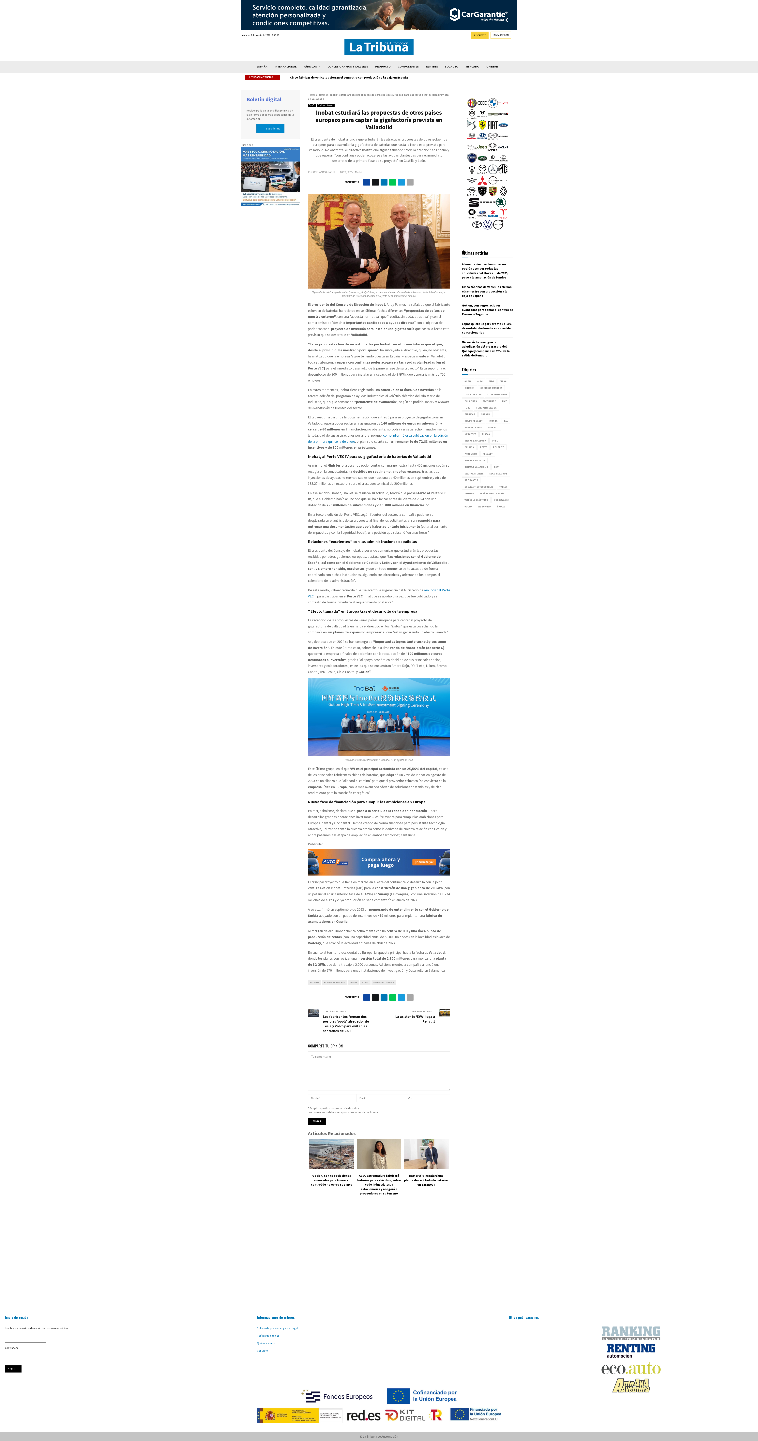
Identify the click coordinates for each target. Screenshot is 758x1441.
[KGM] (492, 151)
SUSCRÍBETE (480, 35)
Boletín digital (264, 99)
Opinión (492, 66)
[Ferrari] (482, 129)
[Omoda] (503, 184)
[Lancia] (472, 162)
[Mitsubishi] (482, 184)
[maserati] (472, 173)
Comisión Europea (491, 387)
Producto (383, 66)
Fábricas (310, 66)
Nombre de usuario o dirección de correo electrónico (36, 1328)
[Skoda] (501, 206)
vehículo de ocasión (492, 493)
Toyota (469, 493)
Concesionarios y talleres (347, 66)
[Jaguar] (472, 151)
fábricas (469, 414)
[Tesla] (503, 217)
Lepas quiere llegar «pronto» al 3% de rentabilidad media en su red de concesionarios (487, 328)
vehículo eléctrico (383, 982)
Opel (495, 440)
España (262, 66)
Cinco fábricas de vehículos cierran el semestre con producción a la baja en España (487, 291)
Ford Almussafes (486, 407)
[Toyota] (477, 228)
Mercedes (470, 434)
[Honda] (472, 140)
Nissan (486, 434)
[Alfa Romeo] (472, 107)
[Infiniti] (493, 140)
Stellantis (471, 480)
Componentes (408, 66)
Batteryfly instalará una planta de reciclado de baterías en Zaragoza (426, 1180)
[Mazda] (482, 173)
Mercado (472, 66)
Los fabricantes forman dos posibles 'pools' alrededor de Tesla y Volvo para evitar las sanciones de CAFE (346, 1023)
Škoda (501, 506)
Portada (312, 95)
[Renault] (503, 195)
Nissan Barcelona (475, 440)
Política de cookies (268, 1335)
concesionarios (497, 394)
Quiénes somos (266, 1343)
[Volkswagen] (488, 228)
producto (470, 453)
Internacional (286, 66)
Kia (506, 420)
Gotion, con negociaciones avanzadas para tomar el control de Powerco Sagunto (351, 77)
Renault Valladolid (476, 466)
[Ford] (503, 129)
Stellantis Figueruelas (478, 486)
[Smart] (472, 217)
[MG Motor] (503, 173)
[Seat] (474, 206)
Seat (497, 466)
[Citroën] (472, 118)
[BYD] (503, 107)
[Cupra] (482, 118)
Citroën (469, 387)
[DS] (472, 129)
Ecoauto (451, 66)
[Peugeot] (482, 195)
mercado (493, 427)
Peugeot (498, 447)
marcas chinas (473, 427)
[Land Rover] (482, 162)
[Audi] (482, 107)
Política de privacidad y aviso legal (277, 1328)
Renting (432, 66)
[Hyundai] (482, 140)
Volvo (468, 506)
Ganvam (485, 414)
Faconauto (489, 401)
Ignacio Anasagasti (321, 172)
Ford (467, 407)
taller (503, 486)
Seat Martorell (473, 473)
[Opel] (472, 195)
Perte (365, 982)
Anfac (467, 381)
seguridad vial (498, 473)
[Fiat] (493, 129)
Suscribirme (273, 128)
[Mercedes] (493, 173)
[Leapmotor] (493, 162)
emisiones (470, 401)
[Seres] (487, 206)
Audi (480, 381)
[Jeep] (482, 151)
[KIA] (503, 151)
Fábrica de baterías (334, 982)
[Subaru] (482, 217)
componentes (472, 394)
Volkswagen (501, 499)
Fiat (504, 401)
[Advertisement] (379, 1256)
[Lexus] (503, 162)
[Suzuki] (493, 217)
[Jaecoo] (503, 140)
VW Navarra (484, 506)
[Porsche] (493, 195)
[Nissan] (493, 184)
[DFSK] (503, 118)
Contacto (262, 1350)
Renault (488, 453)
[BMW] (493, 107)
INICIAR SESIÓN (501, 35)
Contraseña (12, 1348)
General (330, 105)
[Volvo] (498, 228)
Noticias (323, 95)
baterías (314, 982)
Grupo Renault (473, 420)
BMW (491, 381)
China (503, 381)
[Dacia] (493, 118)
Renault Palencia (474, 460)
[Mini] (472, 184)
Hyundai (493, 420)
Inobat (353, 982)
